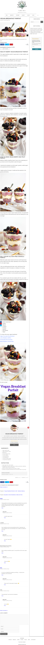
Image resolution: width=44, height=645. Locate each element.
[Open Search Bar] (37, 15)
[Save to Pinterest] (1, 323)
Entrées (18, 639)
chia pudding (16, 279)
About (33, 15)
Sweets (29, 639)
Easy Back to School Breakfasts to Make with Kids (13, 494)
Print (14, 444)
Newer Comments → (4, 610)
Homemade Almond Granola (6, 339)
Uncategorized (33, 639)
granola (17, 281)
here (31, 33)
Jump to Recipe (5, 48)
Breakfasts (12, 15)
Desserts (23, 15)
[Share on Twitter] (1, 325)
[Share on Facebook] (1, 322)
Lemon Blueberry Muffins (5, 337)
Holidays (28, 15)
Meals (7, 15)
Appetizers (17, 15)
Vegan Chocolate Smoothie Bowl (7, 336)
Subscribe (36, 49)
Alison (1, 498)
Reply (5, 517)
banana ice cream (23, 279)
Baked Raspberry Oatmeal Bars (7, 341)
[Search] (42, 22)
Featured (22, 639)
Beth (1, 567)
